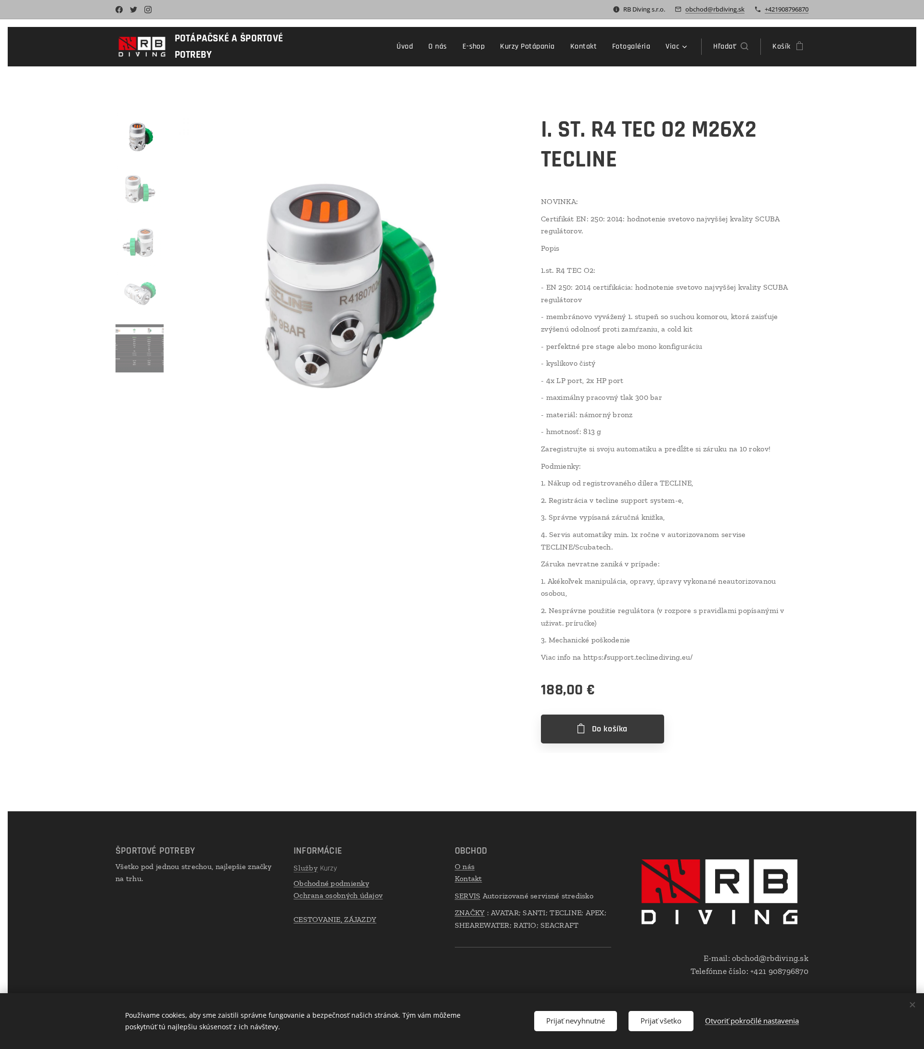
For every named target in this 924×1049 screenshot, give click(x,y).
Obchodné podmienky (331, 883)
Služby (306, 867)
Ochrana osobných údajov (338, 895)
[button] (730, 47)
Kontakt (468, 878)
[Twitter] (134, 9)
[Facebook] (119, 9)
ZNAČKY (470, 912)
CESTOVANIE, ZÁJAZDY (335, 919)
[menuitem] (407, 47)
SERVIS (468, 895)
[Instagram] (148, 9)
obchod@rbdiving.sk (714, 9)
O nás (465, 866)
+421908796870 (786, 9)
